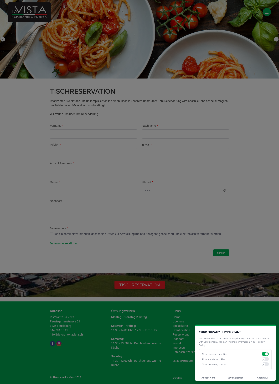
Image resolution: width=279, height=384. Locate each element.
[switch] (265, 354)
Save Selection (235, 377)
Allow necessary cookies (214, 354)
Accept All (262, 377)
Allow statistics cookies (213, 359)
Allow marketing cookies (214, 364)
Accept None (208, 377)
